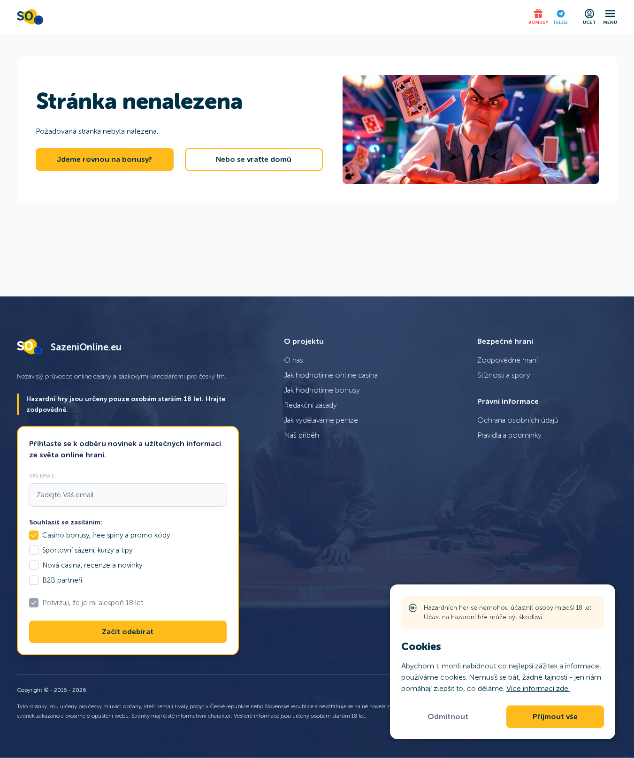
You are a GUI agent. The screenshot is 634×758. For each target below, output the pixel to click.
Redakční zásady (310, 405)
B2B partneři (62, 580)
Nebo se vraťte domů (253, 159)
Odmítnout (448, 717)
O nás (293, 360)
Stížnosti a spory (503, 375)
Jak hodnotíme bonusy (322, 390)
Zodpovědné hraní (507, 360)
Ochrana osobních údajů (517, 420)
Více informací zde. (538, 688)
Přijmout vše (555, 717)
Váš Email (41, 475)
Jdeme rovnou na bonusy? (104, 159)
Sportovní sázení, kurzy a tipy (87, 550)
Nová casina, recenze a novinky (92, 565)
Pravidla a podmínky (509, 435)
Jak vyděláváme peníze (321, 420)
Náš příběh (301, 435)
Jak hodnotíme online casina (331, 375)
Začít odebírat (127, 632)
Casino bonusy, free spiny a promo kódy (106, 535)
